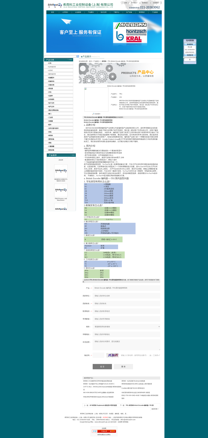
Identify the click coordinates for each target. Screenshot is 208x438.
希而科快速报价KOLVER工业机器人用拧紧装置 (137, 384)
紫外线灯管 (52, 74)
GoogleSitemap (85, 422)
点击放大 (97, 114)
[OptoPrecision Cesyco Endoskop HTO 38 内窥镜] (61, 199)
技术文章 (104, 12)
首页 (125, 3)
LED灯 (51, 70)
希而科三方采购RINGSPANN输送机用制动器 (97, 381)
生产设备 (129, 12)
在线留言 (156, 3)
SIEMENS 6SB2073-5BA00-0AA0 (61, 174)
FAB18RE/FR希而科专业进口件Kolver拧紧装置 (98, 397)
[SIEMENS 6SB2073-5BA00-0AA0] (61, 160)
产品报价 (155, 12)
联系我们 (145, 3)
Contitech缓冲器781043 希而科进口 (133, 388)
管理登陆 (125, 422)
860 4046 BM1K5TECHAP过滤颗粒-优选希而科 (98, 392)
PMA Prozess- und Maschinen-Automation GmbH (61, 194)
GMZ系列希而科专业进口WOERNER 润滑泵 (136, 392)
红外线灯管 (52, 67)
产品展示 (91, 12)
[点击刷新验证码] (113, 355)
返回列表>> (155, 409)
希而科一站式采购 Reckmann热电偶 (133, 381)
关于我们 (134, 3)
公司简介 (65, 12)
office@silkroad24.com (127, 420)
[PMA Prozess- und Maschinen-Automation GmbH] (61, 180)
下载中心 (116, 12)
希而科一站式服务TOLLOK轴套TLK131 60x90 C (98, 384)
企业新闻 (78, 12)
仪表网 (120, 422)
